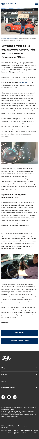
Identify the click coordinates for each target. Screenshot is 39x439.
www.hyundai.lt (16, 413)
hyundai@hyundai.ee (7, 409)
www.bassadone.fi (12, 416)
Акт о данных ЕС (16, 432)
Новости (13, 38)
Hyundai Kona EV (24, 82)
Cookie (3, 430)
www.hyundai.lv (6, 413)
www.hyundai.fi (29, 411)
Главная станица (5, 38)
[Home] (8, 4)
